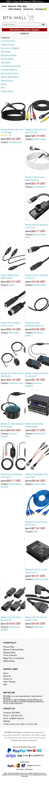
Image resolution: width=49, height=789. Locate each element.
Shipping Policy (9, 652)
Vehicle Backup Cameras (11, 66)
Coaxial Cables (7, 80)
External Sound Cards (9, 73)
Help (25, 6)
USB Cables (5, 62)
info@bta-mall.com (16, 718)
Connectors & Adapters (10, 48)
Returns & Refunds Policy (13, 649)
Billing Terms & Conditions (13, 658)
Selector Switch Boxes (9, 77)
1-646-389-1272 (15, 715)
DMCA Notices (9, 661)
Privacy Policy (8, 646)
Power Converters (8, 41)
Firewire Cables (7, 59)
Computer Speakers (9, 69)
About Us (12, 6)
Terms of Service (10, 655)
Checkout (39, 9)
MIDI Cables (6, 51)
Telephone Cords (8, 44)
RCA (3, 87)
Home (4, 6)
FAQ (19, 6)
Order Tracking (14, 9)
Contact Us (28, 9)
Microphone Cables (8, 55)
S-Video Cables (7, 91)
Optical (3, 84)
